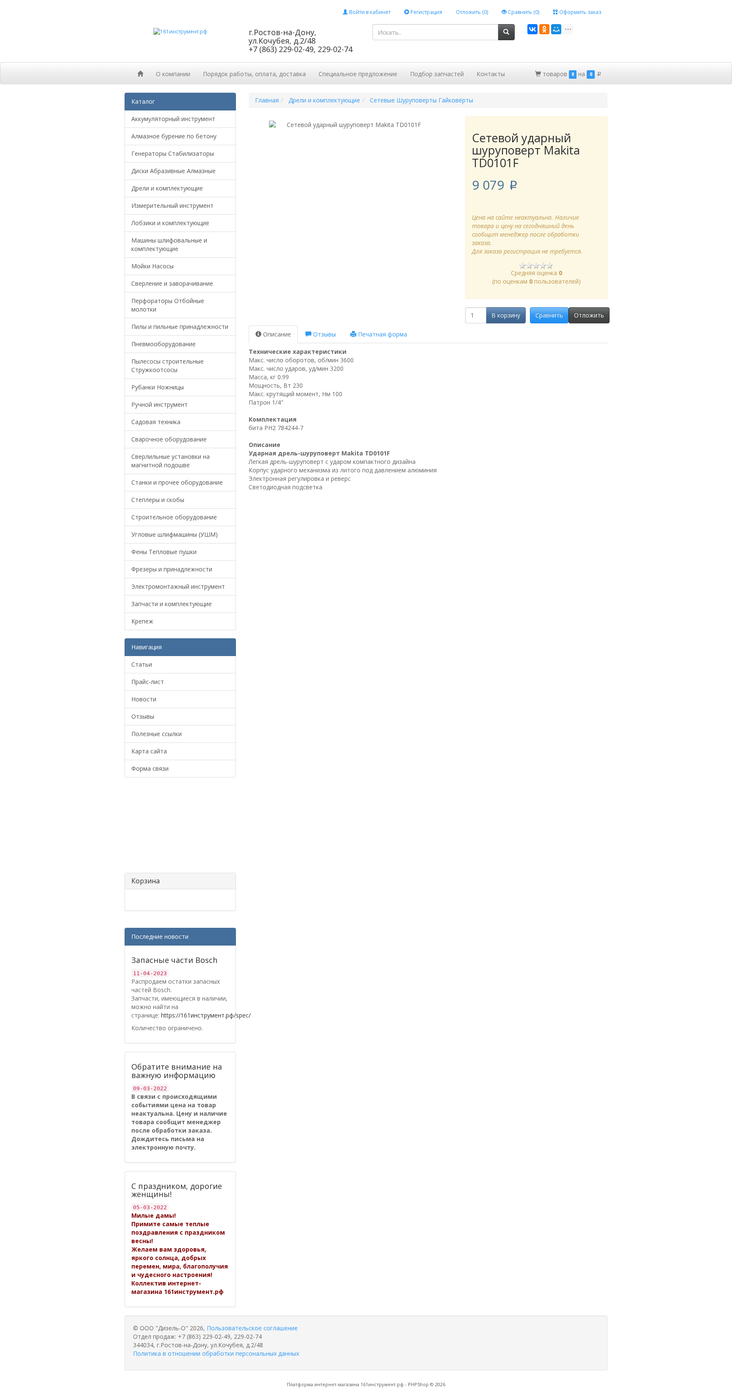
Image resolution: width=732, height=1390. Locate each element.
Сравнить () (523, 12)
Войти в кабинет (369, 12)
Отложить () (472, 12)
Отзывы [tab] (323, 334)
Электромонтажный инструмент (178, 586)
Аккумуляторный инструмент (173, 119)
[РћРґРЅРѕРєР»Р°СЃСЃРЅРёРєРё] (544, 29)
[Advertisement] (167, 828)
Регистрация (425, 12)
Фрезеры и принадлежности (171, 569)
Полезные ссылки (156, 734)
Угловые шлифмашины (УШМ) (174, 534)
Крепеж (142, 621)
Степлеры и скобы (157, 500)
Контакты (491, 74)
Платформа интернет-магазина (323, 1384)
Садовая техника (155, 422)
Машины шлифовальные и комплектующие (169, 244)
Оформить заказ (579, 12)
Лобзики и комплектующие (170, 223)
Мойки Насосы (152, 266)
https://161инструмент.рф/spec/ (206, 1015)
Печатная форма (381, 334)
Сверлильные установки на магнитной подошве (170, 460)
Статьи (141, 664)
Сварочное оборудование (169, 439)
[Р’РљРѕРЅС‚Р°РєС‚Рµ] (532, 29)
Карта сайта (149, 751)
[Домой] (140, 73)
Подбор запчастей (437, 74)
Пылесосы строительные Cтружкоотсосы (167, 365)
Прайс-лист (147, 682)
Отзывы (142, 716)
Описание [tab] (276, 334)
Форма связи (150, 768)
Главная (267, 100)
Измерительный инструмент (172, 205)
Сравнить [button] (549, 315)
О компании (173, 74)
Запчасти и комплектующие (171, 604)
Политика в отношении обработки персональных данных (216, 1353)
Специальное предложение (358, 74)
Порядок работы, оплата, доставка (254, 74)
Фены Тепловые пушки (164, 552)
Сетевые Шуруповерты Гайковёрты (421, 100)
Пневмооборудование (163, 344)
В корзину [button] (505, 315)
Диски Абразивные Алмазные (173, 171)
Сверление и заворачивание (172, 283)
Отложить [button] (589, 315)
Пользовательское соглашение (252, 1328)
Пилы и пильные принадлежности (179, 327)
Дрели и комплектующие (167, 188)
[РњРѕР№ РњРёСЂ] (556, 29)
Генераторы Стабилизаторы (172, 153)
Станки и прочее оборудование (177, 482)
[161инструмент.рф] (180, 31)
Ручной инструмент (159, 404)
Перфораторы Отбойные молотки (167, 305)
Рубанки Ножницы (157, 387)
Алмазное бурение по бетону (173, 136)
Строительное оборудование (174, 517)
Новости (143, 699)
